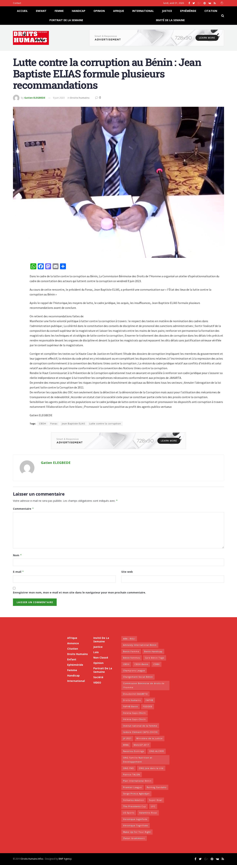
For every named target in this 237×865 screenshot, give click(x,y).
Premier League (132, 787)
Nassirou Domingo (133, 751)
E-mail (18, 571)
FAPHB (149, 700)
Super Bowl (155, 800)
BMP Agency (65, 858)
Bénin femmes (131, 657)
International (143, 11)
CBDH (42, 423)
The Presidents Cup (134, 806)
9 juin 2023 (59, 97)
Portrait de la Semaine (66, 20)
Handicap (78, 11)
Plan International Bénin (137, 780)
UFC (153, 806)
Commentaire (23, 508)
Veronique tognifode (135, 819)
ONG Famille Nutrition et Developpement (137, 759)
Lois (96, 652)
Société (98, 677)
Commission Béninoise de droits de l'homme (143, 685)
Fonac (54, 423)
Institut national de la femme (140, 725)
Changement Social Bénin (138, 676)
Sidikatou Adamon (133, 800)
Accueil (22, 11)
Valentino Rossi (148, 812)
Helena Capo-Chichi (134, 713)
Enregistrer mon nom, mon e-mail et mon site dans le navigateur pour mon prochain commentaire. (79, 592)
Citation (210, 11)
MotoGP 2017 (141, 744)
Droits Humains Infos (32, 858)
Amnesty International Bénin (139, 645)
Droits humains (79, 97)
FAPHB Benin (130, 706)
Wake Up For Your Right (137, 832)
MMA (126, 744)
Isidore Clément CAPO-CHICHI (140, 732)
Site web (127, 571)
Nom (17, 555)
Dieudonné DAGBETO (135, 693)
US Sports (128, 812)
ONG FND (128, 768)
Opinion (99, 11)
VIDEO (97, 682)
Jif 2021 (127, 738)
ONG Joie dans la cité (151, 768)
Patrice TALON (131, 774)
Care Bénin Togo (154, 657)
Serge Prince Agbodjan (136, 793)
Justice (167, 11)
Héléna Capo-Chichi (134, 719)
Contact (17, 3)
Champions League (134, 670)
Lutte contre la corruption (105, 423)
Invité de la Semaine (170, 20)
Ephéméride (188, 11)
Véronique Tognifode (135, 825)
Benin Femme (131, 651)
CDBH (156, 664)
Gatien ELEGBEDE (34, 97)
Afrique (118, 11)
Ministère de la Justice (149, 738)
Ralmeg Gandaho (156, 787)
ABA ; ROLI (129, 638)
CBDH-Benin (141, 664)
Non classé (100, 657)
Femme (59, 11)
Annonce (73, 643)
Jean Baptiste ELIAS (73, 423)
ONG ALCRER (156, 751)
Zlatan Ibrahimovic (134, 838)
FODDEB (147, 706)
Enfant (41, 11)
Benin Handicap (153, 651)
